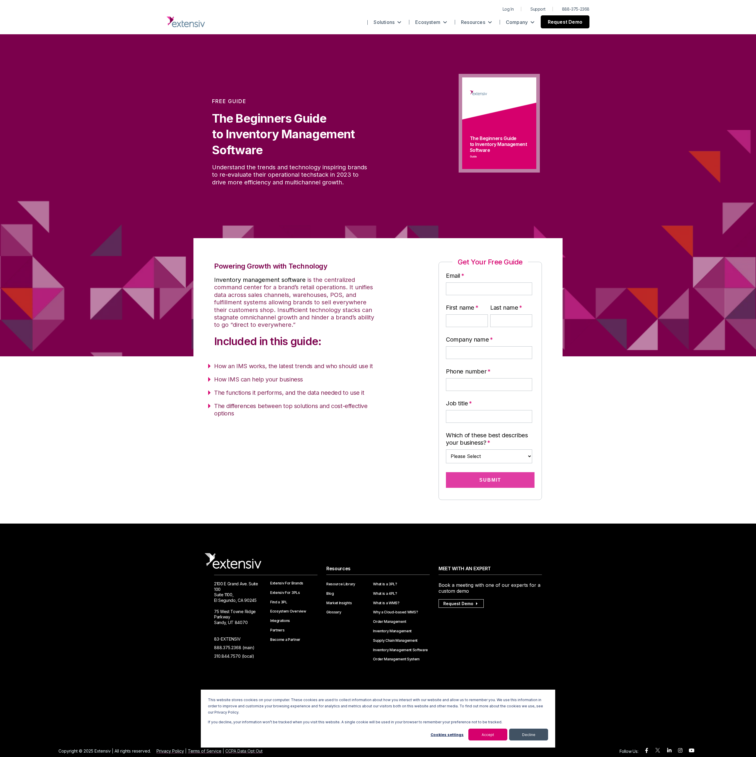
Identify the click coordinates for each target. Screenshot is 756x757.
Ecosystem (428, 22)
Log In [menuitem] (508, 9)
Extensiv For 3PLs (285, 593)
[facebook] (646, 750)
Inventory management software (260, 279)
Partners (277, 630)
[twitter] (658, 751)
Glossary (333, 612)
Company (517, 22)
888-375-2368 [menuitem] (575, 9)
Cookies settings (447, 734)
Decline (528, 734)
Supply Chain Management (395, 641)
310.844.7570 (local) (234, 656)
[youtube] (691, 750)
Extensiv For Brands (286, 583)
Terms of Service (204, 750)
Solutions (385, 22)
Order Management (389, 622)
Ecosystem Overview (288, 611)
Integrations (280, 621)
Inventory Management (392, 631)
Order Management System (396, 659)
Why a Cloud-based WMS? (395, 612)
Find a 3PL (278, 602)
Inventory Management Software (400, 650)
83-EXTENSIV (227, 638)
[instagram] (680, 750)
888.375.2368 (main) (234, 647)
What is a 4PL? (385, 594)
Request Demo (565, 22)
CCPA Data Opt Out (244, 750)
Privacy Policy (170, 750)
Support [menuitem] (537, 9)
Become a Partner (285, 640)
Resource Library (340, 584)
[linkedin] (669, 750)
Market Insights (339, 603)
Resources (473, 22)
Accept (488, 734)
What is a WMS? (386, 603)
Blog (330, 594)
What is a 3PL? (385, 584)
